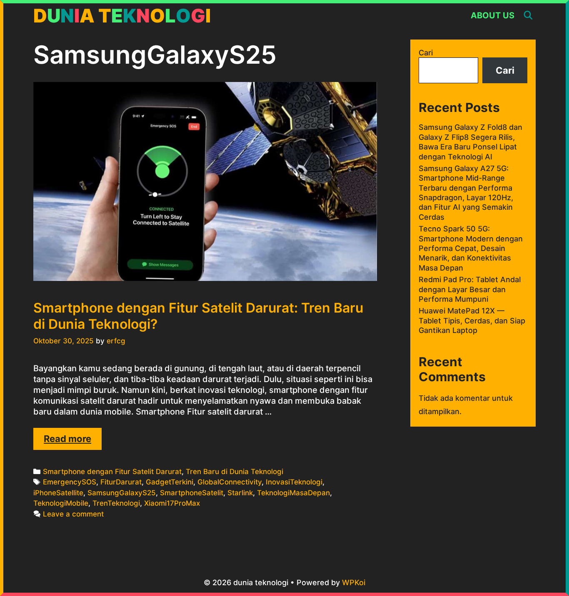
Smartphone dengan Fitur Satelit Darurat (112, 471)
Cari (426, 52)
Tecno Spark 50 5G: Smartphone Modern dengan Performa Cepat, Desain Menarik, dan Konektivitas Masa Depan (471, 248)
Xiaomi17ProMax (172, 503)
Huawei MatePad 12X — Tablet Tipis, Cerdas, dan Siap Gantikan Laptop (472, 320)
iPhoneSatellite (58, 493)
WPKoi (353, 582)
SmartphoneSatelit (191, 493)
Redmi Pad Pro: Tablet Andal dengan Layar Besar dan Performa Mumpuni (470, 289)
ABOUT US (492, 15)
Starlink (240, 493)
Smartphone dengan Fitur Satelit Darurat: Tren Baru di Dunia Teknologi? (198, 316)
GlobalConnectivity (229, 482)
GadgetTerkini (169, 482)
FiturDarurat (121, 482)
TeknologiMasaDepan (293, 493)
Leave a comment (73, 514)
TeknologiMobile (60, 503)
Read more (73, 441)
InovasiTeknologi (294, 482)
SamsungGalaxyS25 (121, 493)
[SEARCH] (528, 15)
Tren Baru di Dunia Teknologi (234, 471)
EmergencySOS (69, 482)
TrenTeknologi (116, 503)
